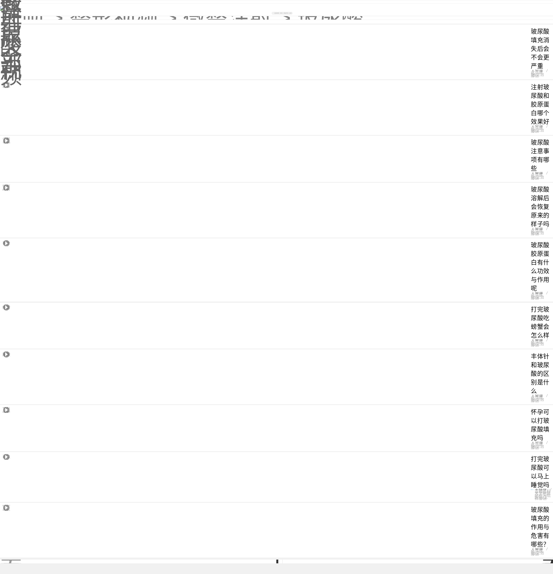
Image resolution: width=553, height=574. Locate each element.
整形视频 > (123, 17)
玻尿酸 (330, 17)
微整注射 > (237, 17)
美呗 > (31, 17)
